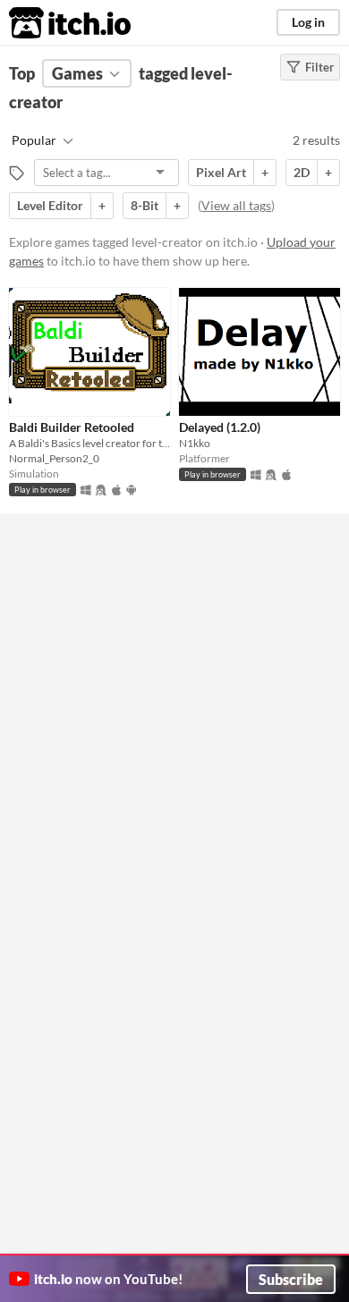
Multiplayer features (91, 589)
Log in (308, 22)
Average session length (98, 546)
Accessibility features (94, 632)
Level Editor (50, 205)
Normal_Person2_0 (54, 458)
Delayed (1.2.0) (219, 427)
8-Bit (144, 205)
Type (51, 675)
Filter (319, 67)
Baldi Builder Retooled (71, 427)
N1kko (194, 443)
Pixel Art (221, 172)
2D (302, 172)
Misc (51, 718)
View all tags (236, 205)
